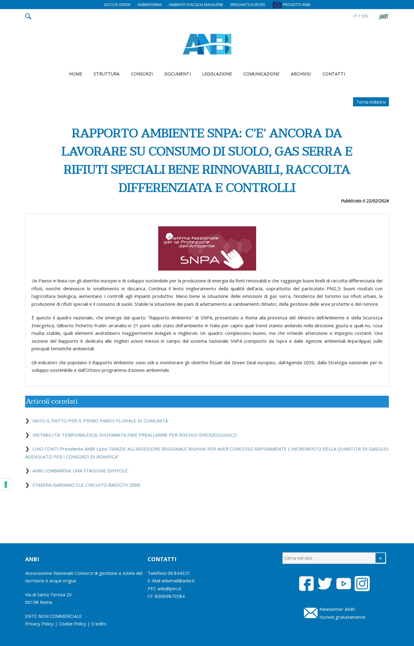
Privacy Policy (39, 624)
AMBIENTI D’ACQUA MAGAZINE (196, 4)
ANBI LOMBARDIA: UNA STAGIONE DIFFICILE (80, 471)
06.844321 (179, 573)
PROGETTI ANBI (296, 4)
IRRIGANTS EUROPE (247, 4)
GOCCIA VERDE (117, 4)
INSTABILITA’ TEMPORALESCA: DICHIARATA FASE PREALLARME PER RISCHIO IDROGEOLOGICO (134, 435)
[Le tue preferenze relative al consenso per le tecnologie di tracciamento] (6, 484)
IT (355, 16)
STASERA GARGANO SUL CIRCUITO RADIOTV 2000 (86, 485)
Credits (98, 624)
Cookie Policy (72, 624)
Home (75, 74)
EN (365, 16)
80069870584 (170, 596)
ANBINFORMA (150, 4)
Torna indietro (371, 102)
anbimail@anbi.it (178, 581)
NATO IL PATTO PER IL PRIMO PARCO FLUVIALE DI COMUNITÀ (100, 421)
